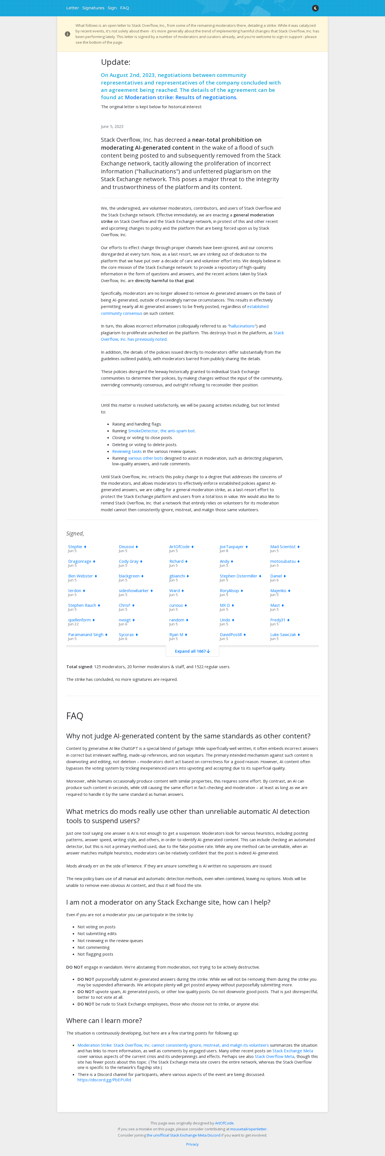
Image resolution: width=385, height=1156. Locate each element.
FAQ (124, 7)
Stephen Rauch (84, 605)
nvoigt (127, 620)
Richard (178, 561)
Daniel (278, 576)
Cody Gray (131, 561)
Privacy (192, 1144)
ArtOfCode (181, 546)
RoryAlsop (232, 590)
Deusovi (128, 546)
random (179, 620)
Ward (176, 590)
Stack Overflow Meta (274, 1056)
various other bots (145, 458)
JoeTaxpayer (234, 546)
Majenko (280, 590)
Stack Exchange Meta (293, 1050)
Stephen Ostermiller (241, 576)
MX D (227, 605)
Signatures (93, 7)
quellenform (81, 620)
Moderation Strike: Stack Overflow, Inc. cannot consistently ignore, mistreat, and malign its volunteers (173, 1045)
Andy (227, 561)
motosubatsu (285, 561)
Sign (112, 7)
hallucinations (242, 326)
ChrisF (127, 605)
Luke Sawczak (285, 634)
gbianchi (179, 576)
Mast (277, 605)
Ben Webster (83, 576)
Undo (227, 620)
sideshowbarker (136, 590)
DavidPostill (233, 634)
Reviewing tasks (127, 451)
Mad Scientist (285, 546)
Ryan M (178, 634)
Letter (72, 7)
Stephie (77, 546)
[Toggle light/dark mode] (315, 8)
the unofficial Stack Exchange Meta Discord (183, 1135)
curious (178, 605)
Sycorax (128, 634)
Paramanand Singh (88, 634)
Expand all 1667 (191, 651)
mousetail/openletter (248, 1128)
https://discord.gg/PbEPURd (104, 1079)
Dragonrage (82, 561)
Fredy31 (280, 620)
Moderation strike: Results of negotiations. (181, 97)
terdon (77, 590)
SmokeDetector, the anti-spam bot (161, 430)
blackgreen (131, 576)
